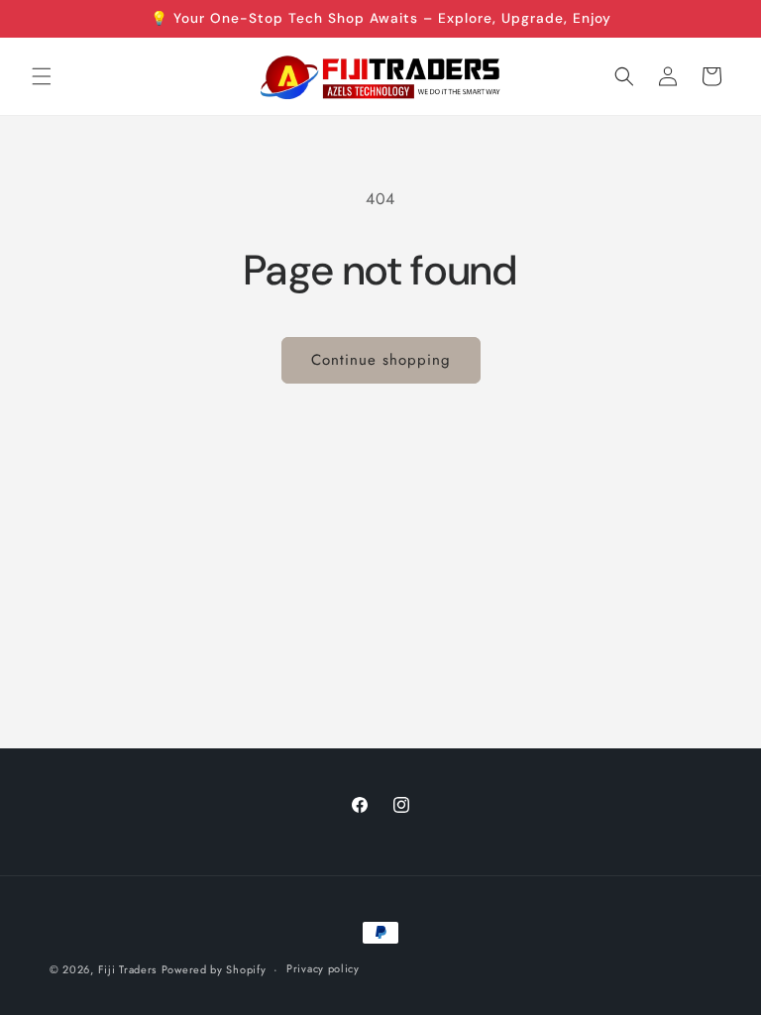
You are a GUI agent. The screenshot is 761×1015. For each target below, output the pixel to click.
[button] (41, 76)
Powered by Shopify (214, 969)
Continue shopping (381, 360)
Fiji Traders (127, 969)
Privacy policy (323, 968)
